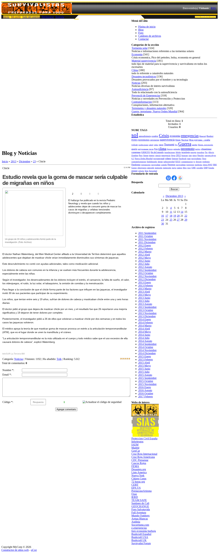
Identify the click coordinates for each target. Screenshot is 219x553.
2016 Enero (144, 387)
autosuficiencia (145, 136)
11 (171, 211)
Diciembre (24, 161)
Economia (137, 54)
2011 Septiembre (147, 233)
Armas (145, 155)
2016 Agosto (145, 390)
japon (161, 145)
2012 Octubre (145, 273)
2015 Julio (144, 371)
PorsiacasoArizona (141, 490)
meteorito (158, 168)
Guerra (184, 143)
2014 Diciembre (147, 353)
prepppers (190, 165)
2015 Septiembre (147, 378)
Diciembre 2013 (174, 196)
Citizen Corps (138, 478)
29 (185, 219)
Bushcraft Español (141, 534)
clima (162, 148)
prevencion (154, 140)
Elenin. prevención (205, 145)
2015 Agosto (145, 374)
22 (185, 215)
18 (171, 215)
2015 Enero (144, 356)
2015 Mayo (144, 365)
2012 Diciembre (147, 279)
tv (194, 162)
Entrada (60, 16)
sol (134, 135)
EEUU (178, 162)
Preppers (171, 164)
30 (162, 223)
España (211, 168)
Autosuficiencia (140, 89)
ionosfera (200, 152)
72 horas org (138, 481)
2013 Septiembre (147, 307)
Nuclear (184, 140)
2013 (13, 161)
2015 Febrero (145, 359)
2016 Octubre (145, 393)
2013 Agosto (145, 304)
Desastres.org (138, 469)
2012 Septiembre (147, 270)
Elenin (178, 140)
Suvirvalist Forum (141, 543)
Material (202, 136)
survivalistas (181, 165)
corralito (199, 168)
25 (171, 219)
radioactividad (169, 162)
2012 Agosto (145, 267)
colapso (168, 158)
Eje (176, 145)
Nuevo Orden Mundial (144, 158)
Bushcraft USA (139, 537)
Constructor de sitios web (15, 550)
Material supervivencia (144, 60)
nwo (189, 168)
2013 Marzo (144, 288)
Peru (141, 155)
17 (166, 215)
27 (178, 219)
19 (174, 215)
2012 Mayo (144, 257)
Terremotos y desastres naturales (149, 108)
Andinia (135, 521)
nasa (189, 158)
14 (182, 211)
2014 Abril (144, 328)
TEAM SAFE (139, 500)
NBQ (215, 165)
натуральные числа (145, 149)
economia (175, 135)
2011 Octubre (145, 236)
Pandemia (135, 164)
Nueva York (137, 475)
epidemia (206, 162)
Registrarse (48, 16)
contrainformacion (138, 162)
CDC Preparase (139, 460)
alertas (160, 162)
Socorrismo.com (140, 524)
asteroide (150, 168)
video (156, 145)
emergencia (165, 155)
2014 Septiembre (147, 344)
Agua (173, 155)
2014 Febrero (145, 322)
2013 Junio (144, 297)
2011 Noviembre (147, 239)
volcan (134, 144)
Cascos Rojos (138, 463)
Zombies (134, 155)
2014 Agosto (145, 341)
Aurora (170, 149)
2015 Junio (144, 368)
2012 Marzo (144, 251)
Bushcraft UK (139, 540)
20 (178, 215)
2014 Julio (144, 337)
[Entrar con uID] (168, 178)
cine (190, 155)
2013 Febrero (145, 285)
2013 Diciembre (147, 316)
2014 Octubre (145, 347)
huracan (185, 155)
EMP (206, 168)
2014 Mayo (144, 331)
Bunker (210, 136)
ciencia (158, 155)
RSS (213, 8)
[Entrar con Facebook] (174, 178)
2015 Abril (144, 362)
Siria (146, 171)
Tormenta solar (140, 48)
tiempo (151, 155)
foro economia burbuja (143, 531)
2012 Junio (144, 260)
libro (185, 168)
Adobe (178, 152)
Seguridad (153, 171)
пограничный (158, 158)
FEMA (134, 140)
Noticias (18, 359)
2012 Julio (144, 263)
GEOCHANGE (140, 506)
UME (193, 168)
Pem (156, 149)
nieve (194, 155)
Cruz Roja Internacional (144, 453)
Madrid (135, 447)
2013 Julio (144, 300)
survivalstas (155, 165)
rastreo (179, 168)
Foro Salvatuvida (140, 509)
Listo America (139, 472)
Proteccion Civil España (144, 438)
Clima (135, 70)
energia (193, 152)
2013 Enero (144, 282)
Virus (204, 158)
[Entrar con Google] (180, 178)
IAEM (134, 444)
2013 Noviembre (147, 313)
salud (151, 145)
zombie (154, 136)
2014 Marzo (144, 325)
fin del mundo (157, 152)
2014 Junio (144, 334)
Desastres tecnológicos (144, 76)
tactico (197, 149)
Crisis (164, 135)
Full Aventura (138, 512)
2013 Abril (144, 291)
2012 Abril (144, 254)
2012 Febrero (145, 248)
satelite (194, 145)
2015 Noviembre (147, 384)
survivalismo (196, 158)
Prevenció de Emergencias (146, 95)
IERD (134, 497)
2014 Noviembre (147, 350)
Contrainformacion (142, 101)
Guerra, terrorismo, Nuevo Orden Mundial (154, 111)
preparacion (146, 165)
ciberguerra (141, 168)
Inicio (6, 16)
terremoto (188, 148)
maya (174, 168)
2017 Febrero (145, 396)
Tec (206, 152)
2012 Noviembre (147, 276)
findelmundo (152, 162)
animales (176, 149)
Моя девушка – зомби (199, 140)
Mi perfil (16, 16)
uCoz (34, 550)
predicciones (143, 145)
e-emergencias (139, 527)
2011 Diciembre (147, 242)
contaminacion (187, 162)
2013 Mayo (144, 294)
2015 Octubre (145, 381)
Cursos (134, 168)
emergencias (190, 136)
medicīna (198, 165)
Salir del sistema (31, 16)
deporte (199, 162)
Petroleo (200, 155)
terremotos (144, 139)
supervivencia (167, 139)
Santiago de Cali (140, 503)
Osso (134, 494)
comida (164, 165)
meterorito (167, 168)
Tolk (59, 359)
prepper (134, 171)
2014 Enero (144, 319)
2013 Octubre (145, 310)
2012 (178, 155)
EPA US (136, 487)
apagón (134, 149)
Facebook (182, 158)
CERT (134, 484)
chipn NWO (207, 165)
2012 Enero (144, 245)
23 (34, 161)
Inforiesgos (137, 441)
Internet (175, 158)
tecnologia (186, 152)
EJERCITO (145, 152)
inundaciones (169, 152)
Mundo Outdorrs (140, 515)
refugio (141, 171)
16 (162, 215)
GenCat (135, 450)
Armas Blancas (139, 518)
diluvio (211, 152)
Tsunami (169, 144)
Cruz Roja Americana (143, 457)
